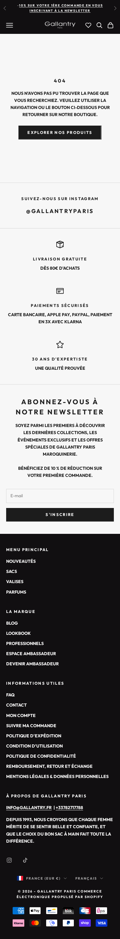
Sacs (11, 571)
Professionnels (25, 643)
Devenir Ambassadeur (32, 664)
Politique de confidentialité (41, 756)
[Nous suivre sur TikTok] (25, 860)
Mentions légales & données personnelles (57, 776)
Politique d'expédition (33, 736)
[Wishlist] (88, 25)
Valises (14, 581)
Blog (12, 623)
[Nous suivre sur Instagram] (9, 860)
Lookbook (18, 633)
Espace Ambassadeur (31, 653)
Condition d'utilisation (34, 746)
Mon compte (21, 715)
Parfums (16, 592)
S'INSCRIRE (60, 514)
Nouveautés (21, 561)
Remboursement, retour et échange (49, 766)
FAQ (10, 695)
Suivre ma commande (31, 725)
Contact (16, 705)
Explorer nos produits (59, 132)
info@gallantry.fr (29, 807)
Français (86, 878)
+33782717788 (69, 807)
